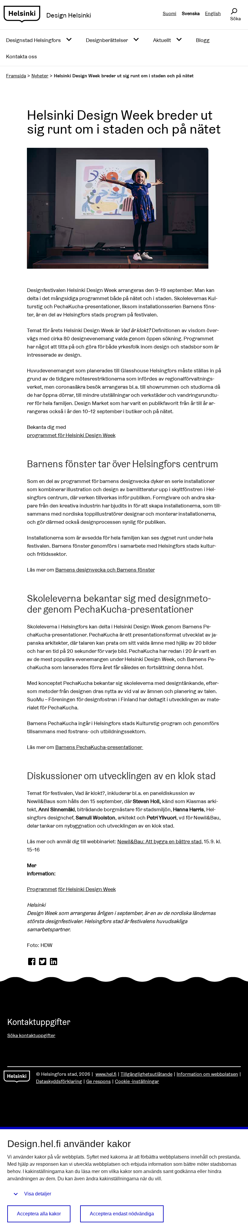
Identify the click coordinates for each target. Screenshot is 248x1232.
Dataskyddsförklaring (59, 1081)
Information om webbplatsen (207, 1074)
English (213, 13)
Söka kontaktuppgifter (31, 1035)
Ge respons (98, 1081)
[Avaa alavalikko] (69, 39)
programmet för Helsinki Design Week (71, 435)
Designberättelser (107, 40)
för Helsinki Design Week (87, 889)
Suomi (169, 13)
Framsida (16, 76)
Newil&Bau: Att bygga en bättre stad (159, 841)
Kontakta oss (21, 56)
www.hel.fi (106, 1074)
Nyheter (39, 76)
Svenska (191, 13)
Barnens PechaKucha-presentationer (99, 747)
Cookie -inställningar (137, 1081)
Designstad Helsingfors (33, 40)
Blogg (203, 40)
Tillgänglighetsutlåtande (146, 1074)
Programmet (42, 889)
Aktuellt (162, 40)
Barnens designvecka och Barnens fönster (105, 569)
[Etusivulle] (22, 15)
